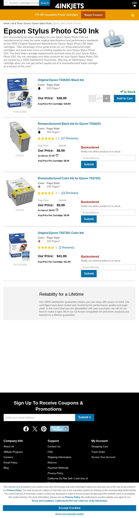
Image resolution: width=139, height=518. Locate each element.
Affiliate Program (13, 451)
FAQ (50, 451)
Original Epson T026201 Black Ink (61, 80)
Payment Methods (58, 467)
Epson (27, 23)
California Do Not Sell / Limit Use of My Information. (81, 501)
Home (7, 23)
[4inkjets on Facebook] (26, 430)
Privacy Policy (55, 473)
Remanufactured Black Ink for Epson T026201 (69, 123)
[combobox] (27, 3)
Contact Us (54, 446)
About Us (9, 446)
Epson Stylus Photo (42, 23)
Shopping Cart (99, 446)
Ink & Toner (17, 23)
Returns (52, 462)
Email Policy (10, 462)
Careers (8, 457)
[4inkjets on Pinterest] (44, 430)
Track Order (98, 451)
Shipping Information (59, 457)
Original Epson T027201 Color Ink (61, 232)
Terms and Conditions (43, 501)
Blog (6, 467)
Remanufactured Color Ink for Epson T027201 (69, 178)
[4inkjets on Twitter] (35, 430)
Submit (89, 164)
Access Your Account (103, 457)
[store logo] (69, 6)
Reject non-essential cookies (69, 514)
